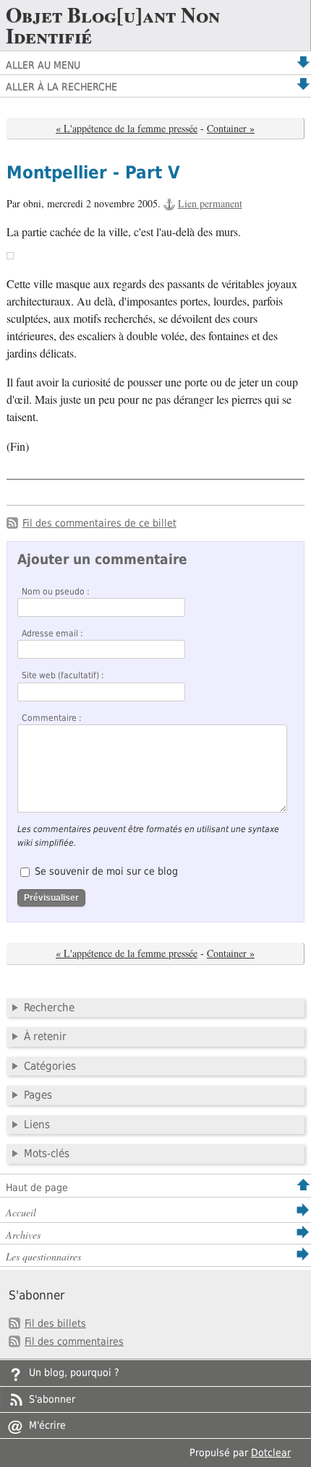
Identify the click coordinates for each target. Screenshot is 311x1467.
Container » (231, 128)
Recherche (49, 1007)
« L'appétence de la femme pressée (126, 128)
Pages (38, 1095)
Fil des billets (55, 1323)
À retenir (45, 1036)
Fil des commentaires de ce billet (99, 523)
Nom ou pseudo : (56, 592)
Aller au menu (43, 65)
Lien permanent (210, 203)
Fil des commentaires (74, 1341)
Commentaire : (52, 718)
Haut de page (37, 1187)
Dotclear (271, 1452)
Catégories (50, 1066)
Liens (37, 1124)
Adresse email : (52, 633)
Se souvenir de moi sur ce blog (106, 871)
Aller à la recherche (61, 86)
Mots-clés (46, 1153)
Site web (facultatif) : (63, 675)
